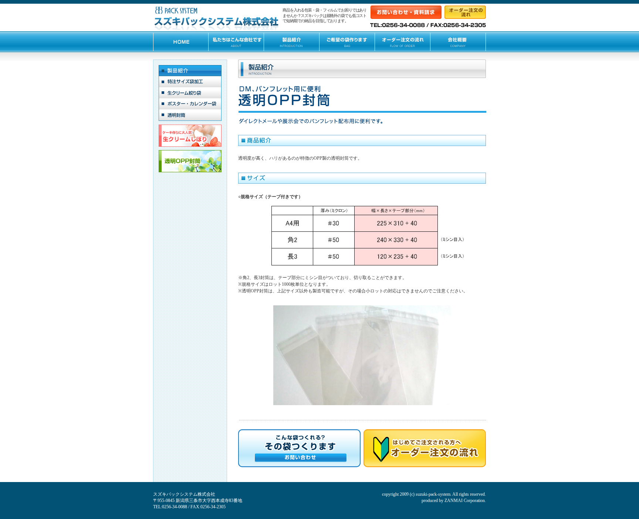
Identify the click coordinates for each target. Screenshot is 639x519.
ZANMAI (453, 500)
